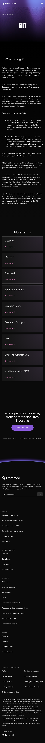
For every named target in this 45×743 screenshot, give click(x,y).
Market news (6, 592)
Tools (4, 597)
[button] (41, 3)
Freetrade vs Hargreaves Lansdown (15, 608)
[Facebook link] (6, 735)
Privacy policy (7, 676)
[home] (9, 3)
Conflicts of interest (31, 671)
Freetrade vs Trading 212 (11, 603)
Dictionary (5, 15)
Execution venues (30, 676)
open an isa (22, 427)
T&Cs (4, 671)
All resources (6, 582)
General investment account (12, 531)
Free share (6, 542)
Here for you (6, 564)
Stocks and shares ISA (10, 515)
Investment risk (7, 569)
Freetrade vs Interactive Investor (14, 613)
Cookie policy (7, 682)
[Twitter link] (9, 735)
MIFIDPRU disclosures (32, 687)
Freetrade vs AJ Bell (9, 618)
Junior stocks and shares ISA (12, 521)
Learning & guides (8, 587)
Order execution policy (10, 692)
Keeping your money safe (33, 682)
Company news (7, 647)
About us (5, 636)
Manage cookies (8, 687)
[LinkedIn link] (3, 735)
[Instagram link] (13, 735)
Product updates (8, 652)
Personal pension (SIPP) (10, 526)
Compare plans (7, 536)
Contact (5, 554)
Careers (5, 641)
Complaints (6, 559)
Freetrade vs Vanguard (10, 624)
